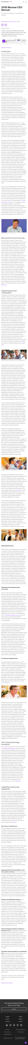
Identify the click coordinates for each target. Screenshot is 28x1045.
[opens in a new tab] (17, 1025)
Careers (20, 1018)
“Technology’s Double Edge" (8, 748)
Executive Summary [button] (6, 47)
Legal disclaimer (7, 1034)
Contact (21, 1021)
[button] (4, 25)
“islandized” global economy (12, 615)
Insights (7, 1016)
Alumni (7, 1018)
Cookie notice (21, 1032)
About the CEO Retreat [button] (7, 983)
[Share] (2, 25)
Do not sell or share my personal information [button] (20, 1038)
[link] (6, 25)
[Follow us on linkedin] (7, 1025)
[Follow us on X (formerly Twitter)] (10, 1025)
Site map (7, 1029)
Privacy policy (7, 1032)
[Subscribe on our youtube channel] (21, 1025)
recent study (18, 490)
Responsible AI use (8, 1038)
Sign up (14, 1009)
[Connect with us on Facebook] (14, 1025)
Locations (7, 1021)
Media (20, 1016)
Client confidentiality (20, 1029)
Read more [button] (4, 284)
